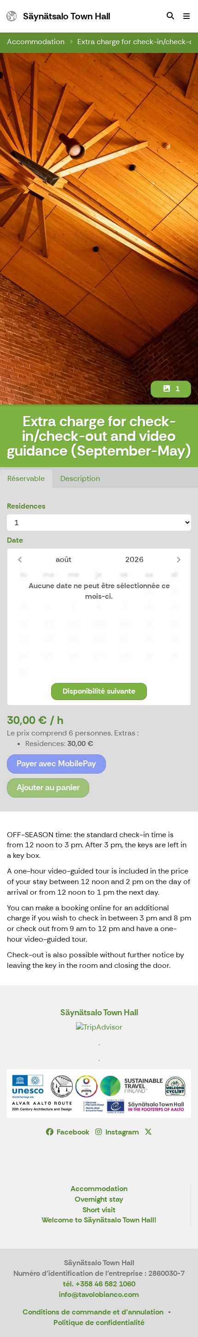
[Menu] (186, 16)
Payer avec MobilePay (56, 763)
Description (80, 478)
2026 (134, 559)
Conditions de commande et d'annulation (93, 1312)
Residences (26, 506)
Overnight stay (99, 1199)
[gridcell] (23, 592)
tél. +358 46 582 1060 (99, 1284)
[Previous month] (19, 559)
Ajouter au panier (48, 787)
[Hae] (170, 16)
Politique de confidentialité (99, 1322)
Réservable (26, 478)
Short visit (99, 1210)
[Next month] (178, 559)
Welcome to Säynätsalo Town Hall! (99, 1220)
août (63, 559)
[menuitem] (170, 16)
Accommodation (35, 41)
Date (15, 540)
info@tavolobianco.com (99, 1294)
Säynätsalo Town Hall (99, 1012)
